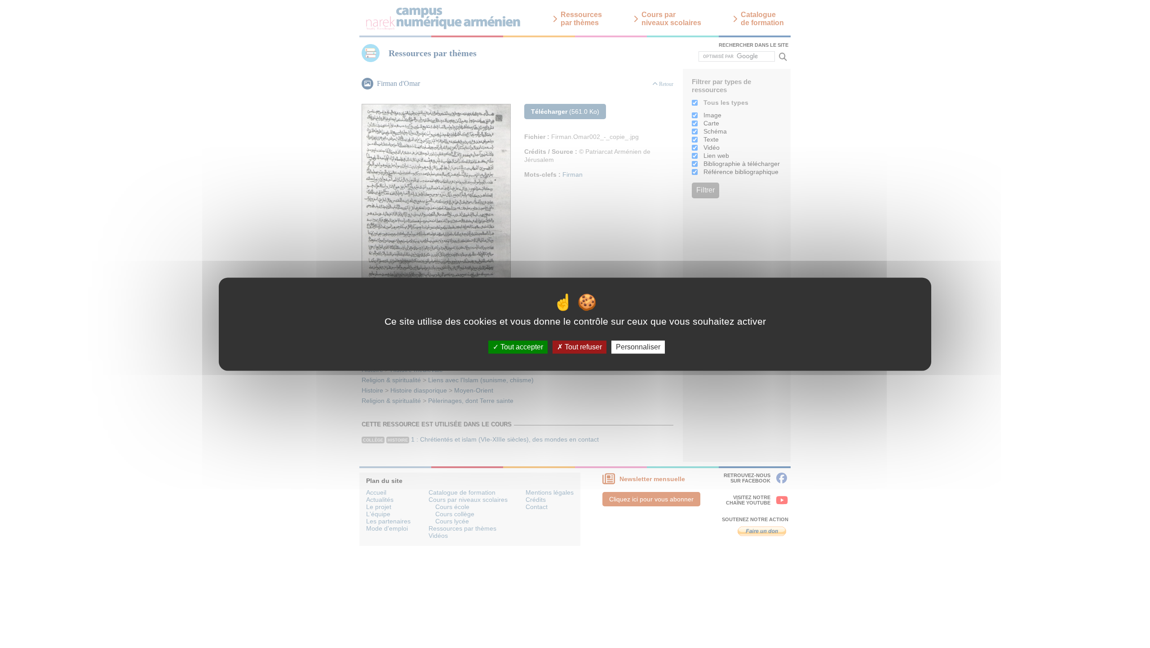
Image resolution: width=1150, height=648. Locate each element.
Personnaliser (638, 347)
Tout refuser (582, 347)
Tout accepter (521, 347)
